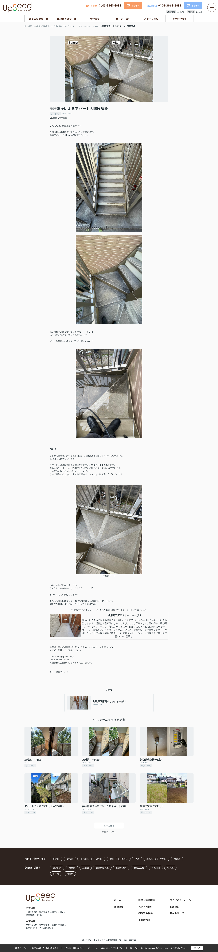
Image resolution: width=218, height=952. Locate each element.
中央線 (170, 867)
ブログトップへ (109, 832)
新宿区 (56, 858)
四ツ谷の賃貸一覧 (38, 18)
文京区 (70, 858)
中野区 (163, 858)
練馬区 (150, 858)
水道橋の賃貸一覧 (66, 18)
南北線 (72, 867)
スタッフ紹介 (151, 18)
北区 (112, 858)
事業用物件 (144, 919)
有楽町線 (156, 867)
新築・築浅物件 (146, 900)
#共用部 (53, 118)
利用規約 (174, 906)
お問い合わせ (179, 18)
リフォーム (55, 114)
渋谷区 (99, 858)
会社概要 (95, 18)
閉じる (197, 948)
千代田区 (84, 858)
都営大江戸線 (102, 867)
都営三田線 (139, 867)
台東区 (177, 858)
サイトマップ (177, 913)
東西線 (70, 873)
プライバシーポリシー (182, 900)
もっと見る (109, 825)
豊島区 (124, 858)
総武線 (85, 867)
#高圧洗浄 (62, 118)
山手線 (56, 873)
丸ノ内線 (57, 867)
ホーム (117, 900)
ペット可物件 (145, 906)
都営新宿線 (121, 867)
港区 (137, 858)
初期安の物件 (145, 913)
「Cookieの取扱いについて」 (158, 948)
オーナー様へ (123, 18)
